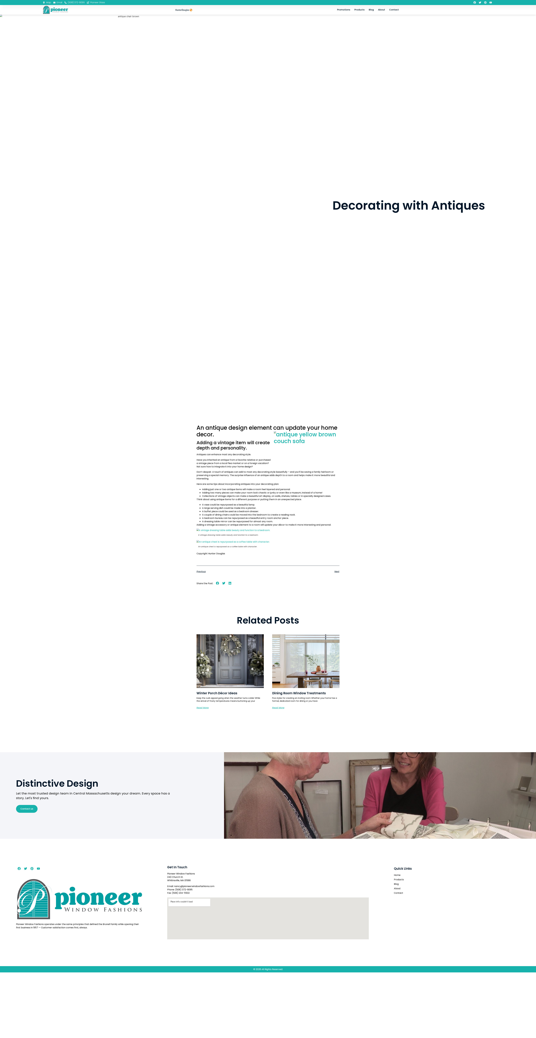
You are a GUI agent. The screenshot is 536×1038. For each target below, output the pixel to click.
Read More (203, 707)
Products (359, 9)
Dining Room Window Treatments (299, 693)
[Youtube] (490, 2)
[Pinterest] (485, 2)
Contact (394, 9)
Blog (371, 9)
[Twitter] (480, 2)
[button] (217, 583)
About (381, 9)
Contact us (26, 808)
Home (397, 875)
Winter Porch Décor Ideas (217, 693)
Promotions (343, 9)
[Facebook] (474, 2)
